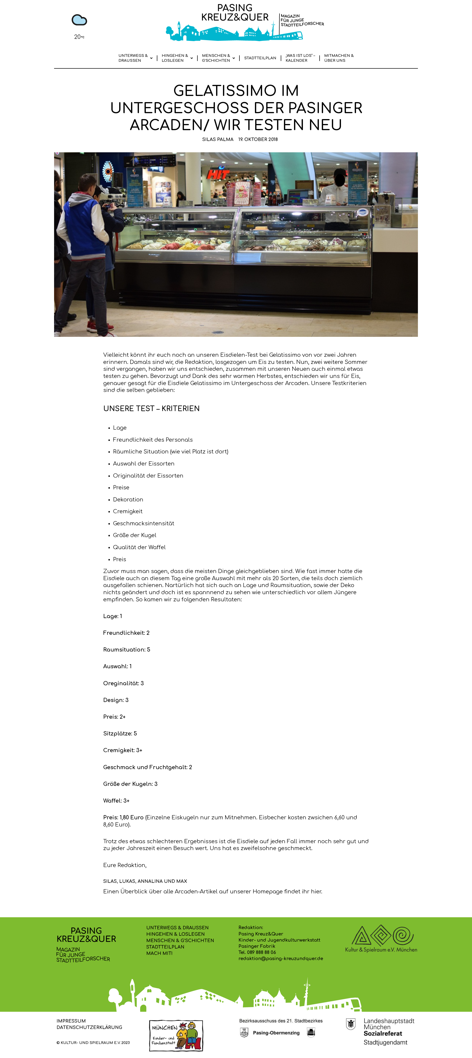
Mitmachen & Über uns (339, 58)
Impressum (71, 1021)
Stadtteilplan (260, 58)
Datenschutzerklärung (89, 1027)
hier (316, 892)
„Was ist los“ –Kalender (300, 58)
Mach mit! (159, 953)
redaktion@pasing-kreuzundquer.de (280, 958)
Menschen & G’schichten (216, 58)
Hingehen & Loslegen (175, 58)
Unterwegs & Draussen (133, 58)
